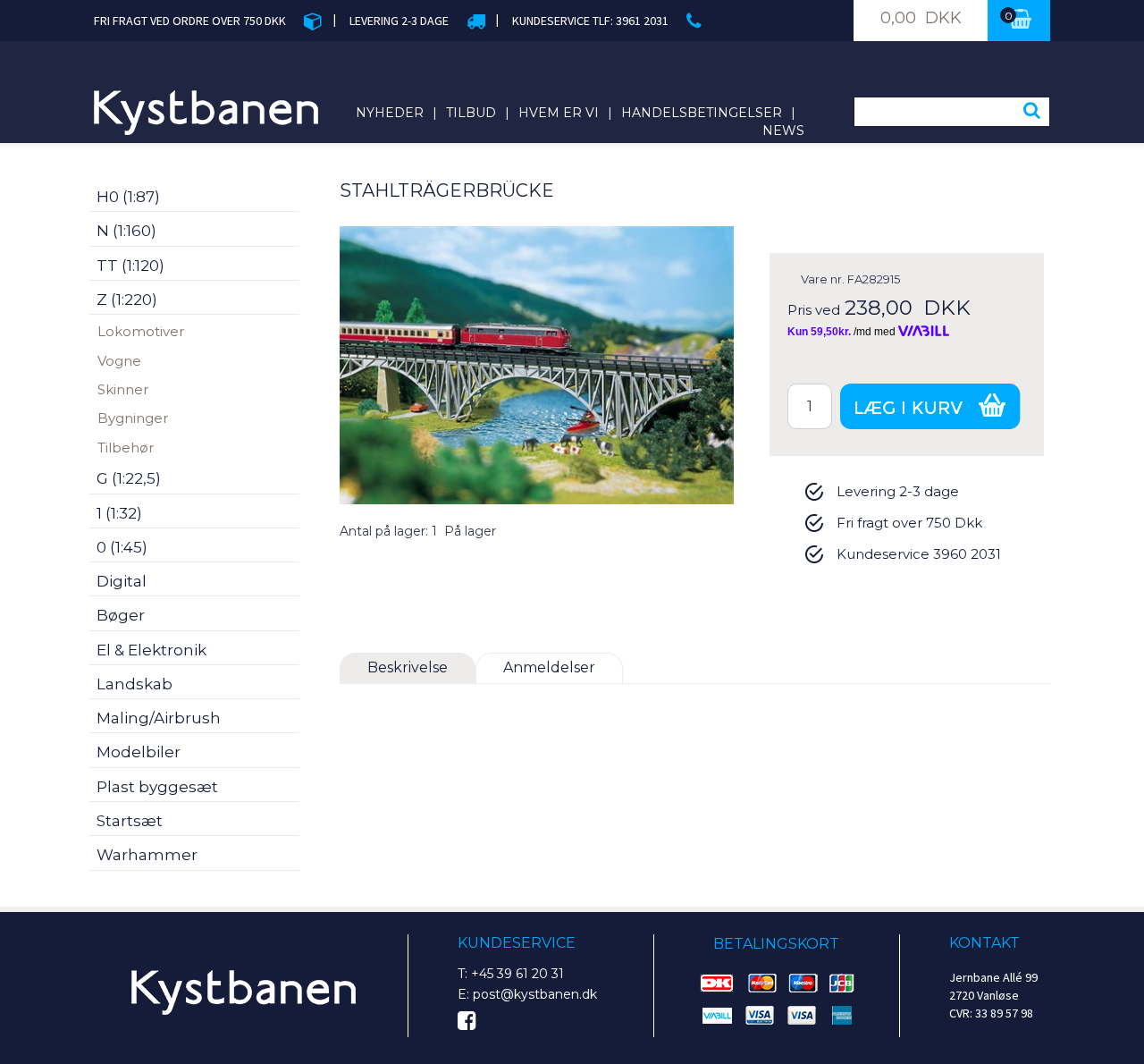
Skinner (122, 389)
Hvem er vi (558, 113)
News (783, 130)
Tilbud (471, 113)
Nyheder (390, 113)
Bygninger (132, 418)
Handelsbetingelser (701, 113)
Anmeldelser (549, 667)
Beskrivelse (407, 667)
